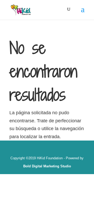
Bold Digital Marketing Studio (47, 166)
